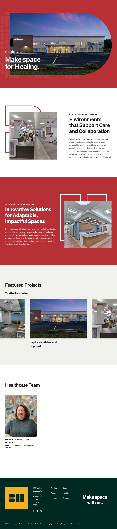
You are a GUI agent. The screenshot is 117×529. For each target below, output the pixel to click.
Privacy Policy (61, 524)
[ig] (41, 511)
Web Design (31, 524)
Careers (65, 488)
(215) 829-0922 (37, 503)
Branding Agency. (50, 524)
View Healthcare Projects (16, 292)
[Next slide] (107, 324)
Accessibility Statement (79, 524)
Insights (66, 493)
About (53, 493)
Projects (54, 498)
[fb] (37, 511)
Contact (66, 498)
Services (54, 488)
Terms (68, 524)
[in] (34, 511)
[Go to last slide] (10, 324)
